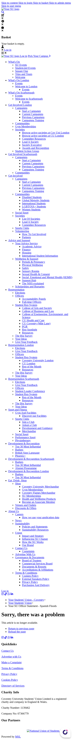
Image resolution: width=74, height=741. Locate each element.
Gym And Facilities (25, 412)
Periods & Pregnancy (33, 261)
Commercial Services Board (37, 563)
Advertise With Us (25, 554)
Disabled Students (32, 197)
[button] (2, 12)
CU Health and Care (33, 320)
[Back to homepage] (10, 9)
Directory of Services (12, 685)
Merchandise (29, 431)
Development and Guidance (37, 428)
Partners (26, 237)
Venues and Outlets (25, 505)
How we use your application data (40, 517)
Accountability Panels (34, 298)
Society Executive (32, 144)
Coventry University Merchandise (40, 486)
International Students (34, 203)
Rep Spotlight (29, 329)
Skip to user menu (11, 5)
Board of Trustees (31, 560)
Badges (19, 449)
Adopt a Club (29, 425)
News (18, 520)
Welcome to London (26, 86)
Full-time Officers (31, 301)
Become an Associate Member (38, 502)
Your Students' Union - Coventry (26, 599)
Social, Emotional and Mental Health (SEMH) (47, 277)
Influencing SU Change (35, 538)
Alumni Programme (26, 468)
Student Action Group (27, 151)
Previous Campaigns (33, 117)
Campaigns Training (33, 120)
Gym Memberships (25, 126)
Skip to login (25, 2)
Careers (19, 514)
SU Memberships (31, 495)
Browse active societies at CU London (43, 135)
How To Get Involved (34, 234)
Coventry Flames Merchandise (38, 492)
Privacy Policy (30, 582)
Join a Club (28, 422)
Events (19, 83)
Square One (21, 71)
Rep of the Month (31, 366)
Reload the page (17, 631)
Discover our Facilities (34, 415)
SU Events (21, 64)
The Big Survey (24, 335)
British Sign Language (27, 452)
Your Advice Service (26, 243)
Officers (19, 295)
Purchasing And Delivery (36, 585)
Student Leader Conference (30, 391)
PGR (25, 326)
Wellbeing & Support (26, 258)
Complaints (28, 551)
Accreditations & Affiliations (37, 569)
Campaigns (21, 108)
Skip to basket (41, 2)
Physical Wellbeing (32, 265)
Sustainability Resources (35, 529)
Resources (27, 332)
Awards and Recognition (35, 148)
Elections (20, 292)
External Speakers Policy (35, 579)
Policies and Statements (34, 526)
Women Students (31, 209)
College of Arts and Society (37, 308)
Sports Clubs (22, 228)
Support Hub (29, 280)
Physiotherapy (23, 440)
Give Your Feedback (26, 341)
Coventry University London (38, 360)
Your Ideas (21, 338)
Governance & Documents (29, 557)
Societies (20, 129)
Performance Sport (25, 437)
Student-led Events (25, 68)
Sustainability (22, 523)
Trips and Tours (23, 74)
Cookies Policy (30, 575)
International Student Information (40, 255)
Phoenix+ (20, 455)
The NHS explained (33, 283)
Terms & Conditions (26, 572)
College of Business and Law (38, 311)
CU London (28, 363)
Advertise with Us (11, 656)
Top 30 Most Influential (28, 446)
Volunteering (22, 231)
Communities (22, 123)
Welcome (20, 77)
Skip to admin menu (60, 2)
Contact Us (21, 548)
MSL (18, 736)
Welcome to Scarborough (29, 98)
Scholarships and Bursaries (29, 286)
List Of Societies (31, 218)
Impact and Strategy (33, 535)
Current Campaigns (32, 114)
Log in (7, 49)
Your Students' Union (20, 602)
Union (18, 532)
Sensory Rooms (30, 271)
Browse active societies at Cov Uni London (45, 132)
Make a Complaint (11, 662)
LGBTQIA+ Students (34, 206)
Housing (26, 252)
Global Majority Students (35, 200)
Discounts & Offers (25, 508)
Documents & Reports (34, 566)
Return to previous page (21, 628)
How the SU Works (33, 542)
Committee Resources (34, 138)
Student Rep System (26, 305)
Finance (26, 249)
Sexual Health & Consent (36, 274)
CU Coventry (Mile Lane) (36, 323)
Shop (18, 483)
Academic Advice (31, 246)
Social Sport (21, 212)
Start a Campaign (31, 111)
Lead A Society (30, 141)
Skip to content (9, 2)
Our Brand (28, 545)
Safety (25, 268)
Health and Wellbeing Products (39, 498)
